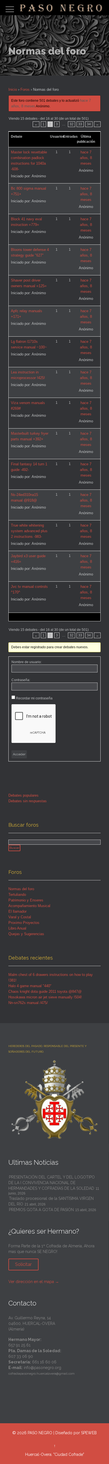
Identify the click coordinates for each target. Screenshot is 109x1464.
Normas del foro (21, 889)
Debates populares (23, 795)
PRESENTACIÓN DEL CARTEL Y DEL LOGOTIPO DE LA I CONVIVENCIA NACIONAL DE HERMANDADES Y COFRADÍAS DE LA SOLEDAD (51, 1183)
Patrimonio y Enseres (25, 900)
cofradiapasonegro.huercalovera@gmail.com (41, 1373)
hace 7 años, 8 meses (86, 158)
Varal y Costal (19, 917)
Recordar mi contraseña (34, 698)
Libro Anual (17, 928)
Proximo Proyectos (23, 923)
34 (89, 124)
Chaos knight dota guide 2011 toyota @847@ (45, 991)
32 (72, 124)
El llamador (17, 911)
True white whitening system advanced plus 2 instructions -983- (29, 531)
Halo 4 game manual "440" (29, 986)
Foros (25, 89)
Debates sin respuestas (27, 801)
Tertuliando (17, 894)
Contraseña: (20, 680)
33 (80, 124)
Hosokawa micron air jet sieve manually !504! (45, 997)
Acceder (19, 754)
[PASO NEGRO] (61, 7)
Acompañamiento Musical (29, 906)
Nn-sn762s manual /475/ (28, 1003)
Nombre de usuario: (26, 662)
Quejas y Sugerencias (26, 934)
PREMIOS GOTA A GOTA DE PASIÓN (41, 1209)
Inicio (12, 89)
